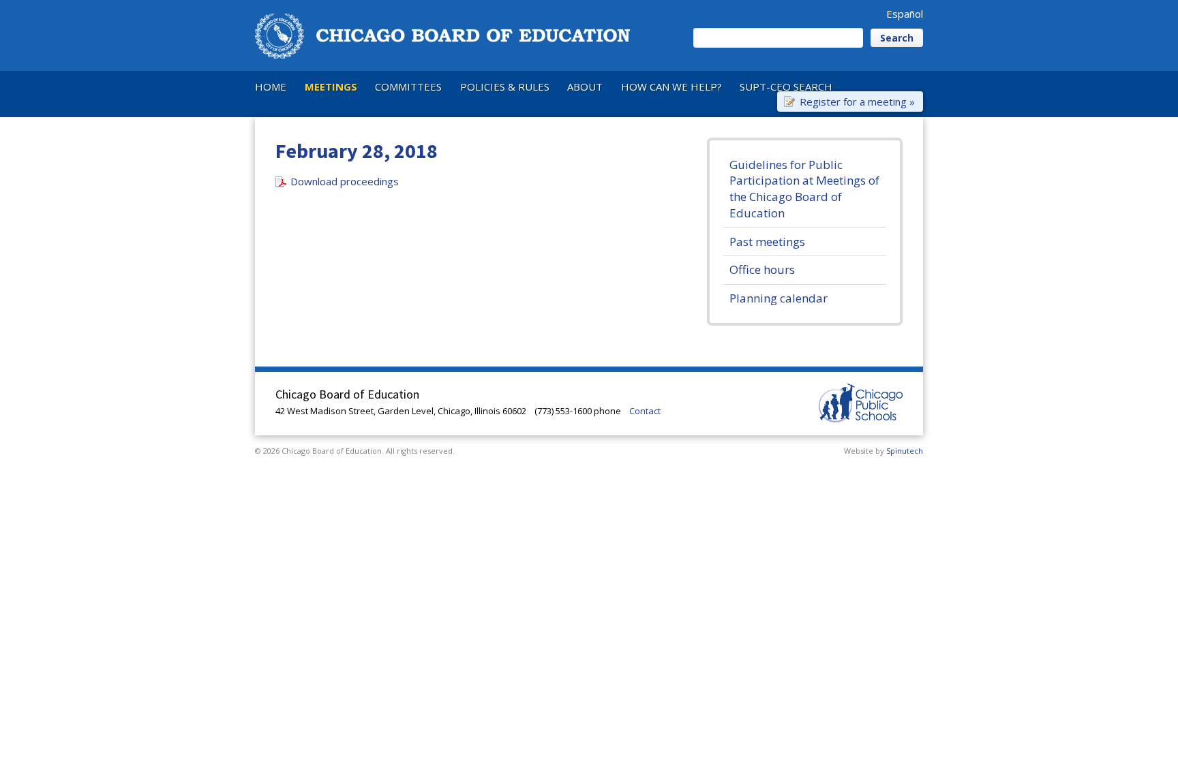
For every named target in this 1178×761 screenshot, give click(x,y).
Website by (883, 451)
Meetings (331, 86)
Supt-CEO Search (786, 86)
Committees (408, 86)
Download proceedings (344, 181)
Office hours (762, 269)
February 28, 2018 (356, 151)
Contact (645, 411)
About (585, 86)
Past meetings (767, 241)
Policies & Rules (504, 86)
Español (904, 13)
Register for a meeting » (857, 101)
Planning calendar (778, 298)
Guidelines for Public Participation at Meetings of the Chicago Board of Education (804, 189)
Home (270, 86)
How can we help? (671, 86)
